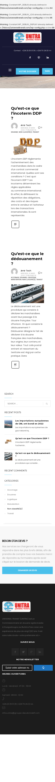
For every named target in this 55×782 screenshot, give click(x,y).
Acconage (15, 277)
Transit (36, 132)
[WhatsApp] (39, 59)
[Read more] (15, 227)
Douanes (14, 132)
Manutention (16, 279)
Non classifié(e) (25, 132)
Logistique (32, 277)
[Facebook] (30, 59)
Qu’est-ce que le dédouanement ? (27, 258)
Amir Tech (26, 125)
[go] (47, 404)
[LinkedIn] (47, 59)
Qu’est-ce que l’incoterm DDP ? (26, 113)
